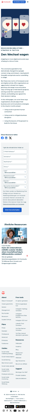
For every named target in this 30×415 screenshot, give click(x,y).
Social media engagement (6, 370)
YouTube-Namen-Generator (21, 329)
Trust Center (19, 398)
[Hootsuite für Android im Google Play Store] (20, 406)
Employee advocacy (8, 374)
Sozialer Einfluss (6, 319)
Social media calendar (8, 366)
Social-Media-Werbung (5, 383)
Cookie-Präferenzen (20, 400)
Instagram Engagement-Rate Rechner (21, 315)
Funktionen (5, 343)
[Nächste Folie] (27, 256)
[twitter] (10, 138)
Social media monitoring (5, 378)
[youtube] (14, 411)
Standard (4, 331)
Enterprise (5, 340)
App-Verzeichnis (20, 361)
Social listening (6, 360)
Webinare (18, 357)
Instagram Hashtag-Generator (21, 309)
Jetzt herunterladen (12, 210)
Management (6, 310)
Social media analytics (8, 356)
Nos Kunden (5, 313)
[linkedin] (6, 138)
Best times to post (7, 363)
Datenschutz (8, 400)
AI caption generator (22, 301)
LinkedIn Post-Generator (20, 324)
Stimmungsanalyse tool (21, 304)
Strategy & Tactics (10, 50)
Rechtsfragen (10, 398)
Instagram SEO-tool (21, 320)
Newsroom (5, 316)
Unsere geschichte (7, 304)
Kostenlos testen (19, 2)
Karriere (4, 307)
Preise (3, 328)
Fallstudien (19, 343)
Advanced (5, 337)
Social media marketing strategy (7, 352)
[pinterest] (23, 411)
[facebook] (2, 138)
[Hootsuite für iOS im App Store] (9, 406)
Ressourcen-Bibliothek (12, 48)
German (14, 391)
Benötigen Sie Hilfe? (22, 372)
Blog (17, 349)
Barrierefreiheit (15, 402)
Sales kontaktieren (21, 378)
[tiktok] (27, 411)
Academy (18, 346)
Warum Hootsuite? (7, 301)
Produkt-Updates (21, 375)
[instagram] (3, 411)
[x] (10, 411)
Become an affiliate (21, 364)
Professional (5, 334)
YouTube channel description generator (22, 334)
